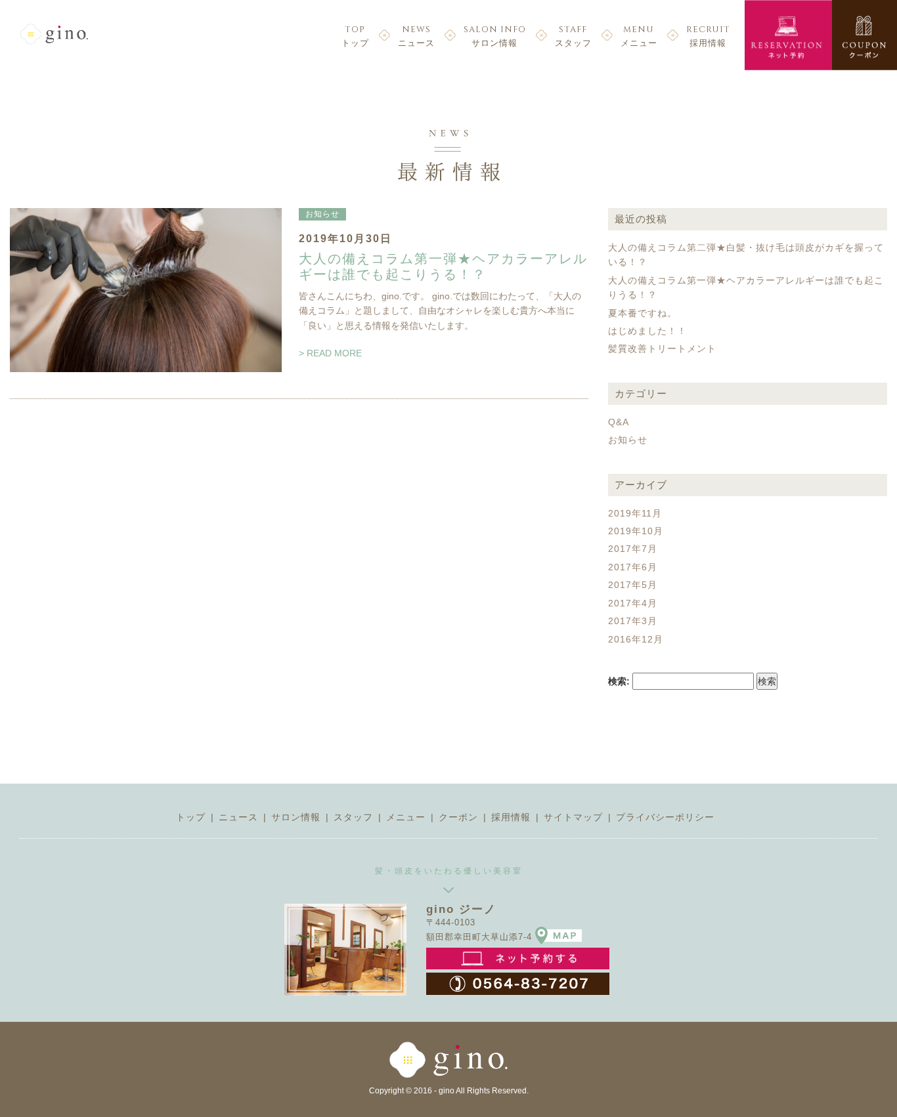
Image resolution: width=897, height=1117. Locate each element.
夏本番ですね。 (642, 313)
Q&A (618, 422)
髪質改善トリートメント (662, 348)
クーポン (458, 817)
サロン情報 (495, 36)
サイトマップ (573, 817)
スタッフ (573, 36)
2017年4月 (632, 603)
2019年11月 (635, 513)
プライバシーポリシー (665, 817)
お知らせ (322, 214)
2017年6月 (632, 567)
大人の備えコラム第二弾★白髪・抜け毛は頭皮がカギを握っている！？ (746, 254)
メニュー (639, 36)
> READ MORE (330, 353)
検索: (619, 681)
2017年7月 (632, 548)
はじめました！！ (647, 331)
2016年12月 (635, 639)
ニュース (416, 36)
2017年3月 (632, 621)
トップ (355, 36)
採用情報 (708, 36)
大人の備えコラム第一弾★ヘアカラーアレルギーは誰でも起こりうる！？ (443, 266)
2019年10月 (635, 531)
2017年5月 (632, 585)
